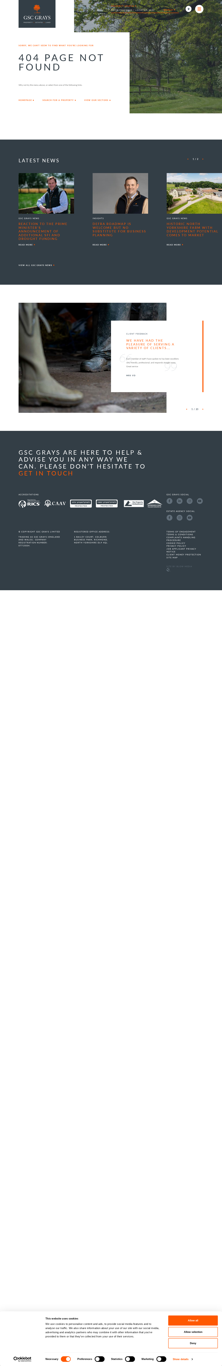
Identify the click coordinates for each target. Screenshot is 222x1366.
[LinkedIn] (180, 523)
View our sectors (96, 100)
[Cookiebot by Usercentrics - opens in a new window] (22, 1359)
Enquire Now (218, 684)
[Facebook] (169, 523)
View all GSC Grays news (35, 265)
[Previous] (189, 159)
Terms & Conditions (179, 557)
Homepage (25, 100)
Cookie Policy (175, 566)
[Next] (201, 159)
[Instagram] (190, 523)
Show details (181, 1359)
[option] (37, 210)
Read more (26, 245)
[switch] (100, 1359)
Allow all (193, 1320)
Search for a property (58, 100)
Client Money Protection (183, 577)
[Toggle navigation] (199, 9)
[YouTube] (200, 523)
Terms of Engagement (181, 554)
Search (168, 10)
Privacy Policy (176, 568)
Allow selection (193, 1331)
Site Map (172, 580)
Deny (193, 1343)
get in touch (46, 496)
